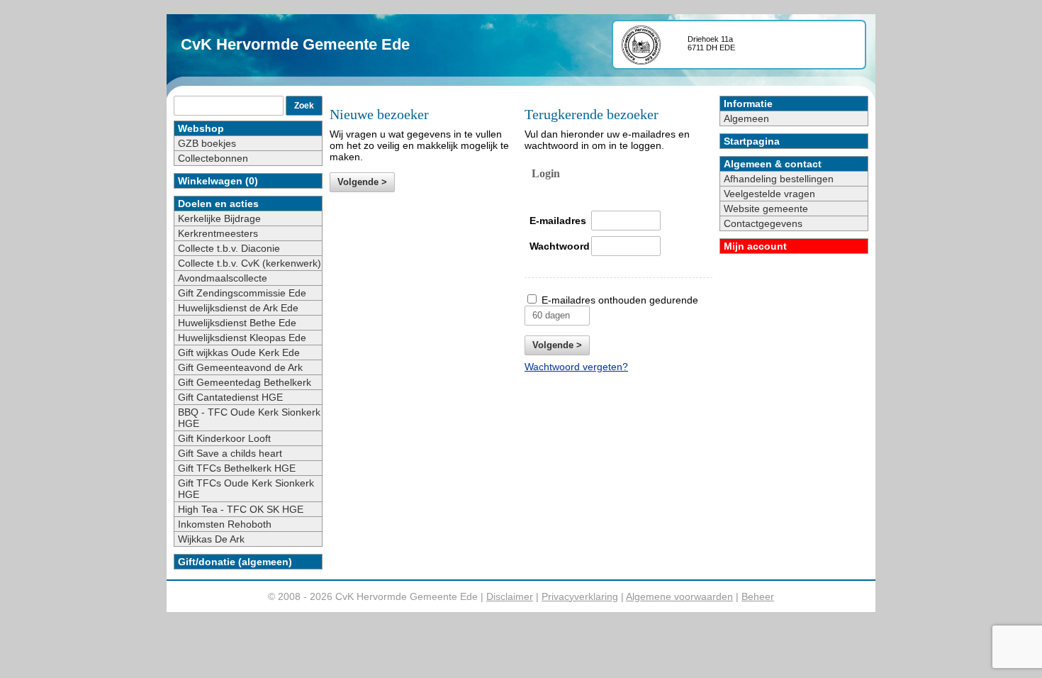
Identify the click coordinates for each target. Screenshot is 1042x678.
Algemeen (746, 118)
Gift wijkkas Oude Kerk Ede (239, 352)
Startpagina (752, 141)
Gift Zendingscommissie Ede (242, 293)
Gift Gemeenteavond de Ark (240, 367)
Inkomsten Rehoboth (224, 524)
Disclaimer (509, 596)
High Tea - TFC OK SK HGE (240, 509)
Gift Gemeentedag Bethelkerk (244, 382)
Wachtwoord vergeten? (576, 366)
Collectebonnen (213, 158)
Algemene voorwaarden (679, 596)
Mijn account (755, 246)
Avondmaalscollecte (222, 278)
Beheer (757, 596)
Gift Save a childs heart (230, 453)
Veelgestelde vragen (769, 193)
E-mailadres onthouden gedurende (620, 300)
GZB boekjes (207, 143)
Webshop (201, 128)
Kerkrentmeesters (218, 233)
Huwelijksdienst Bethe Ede (237, 322)
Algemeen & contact (773, 164)
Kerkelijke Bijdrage (219, 218)
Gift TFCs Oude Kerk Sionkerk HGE (246, 488)
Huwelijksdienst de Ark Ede (238, 307)
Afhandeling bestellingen (779, 178)
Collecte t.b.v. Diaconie (229, 248)
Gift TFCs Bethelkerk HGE (237, 468)
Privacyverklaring (580, 596)
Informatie (748, 103)
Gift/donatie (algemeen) (235, 561)
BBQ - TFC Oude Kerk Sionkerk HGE (249, 417)
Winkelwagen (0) (218, 181)
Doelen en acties (218, 203)
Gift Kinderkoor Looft (224, 438)
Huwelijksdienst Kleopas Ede (242, 337)
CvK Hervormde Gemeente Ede (295, 44)
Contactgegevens (763, 223)
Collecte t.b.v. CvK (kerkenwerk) (249, 263)
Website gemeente (766, 208)
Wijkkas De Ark (211, 539)
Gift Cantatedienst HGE (230, 397)
